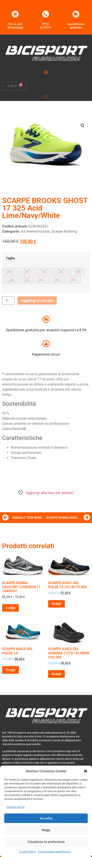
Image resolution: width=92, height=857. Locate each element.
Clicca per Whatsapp (15, 25)
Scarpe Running (64, 231)
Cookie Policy (27, 851)
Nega (46, 830)
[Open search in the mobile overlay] (46, 97)
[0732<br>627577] (45, 14)
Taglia (10, 258)
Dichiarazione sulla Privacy (54, 851)
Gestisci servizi (15, 807)
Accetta (46, 818)
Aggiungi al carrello (37, 300)
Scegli (10, 608)
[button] (85, 771)
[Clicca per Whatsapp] (15, 14)
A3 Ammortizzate (35, 231)
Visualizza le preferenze (46, 842)
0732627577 (45, 25)
